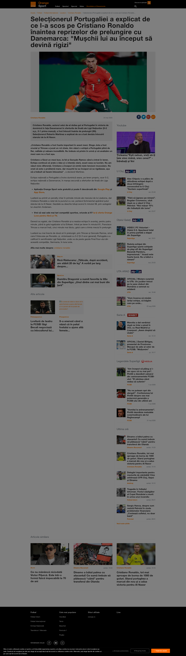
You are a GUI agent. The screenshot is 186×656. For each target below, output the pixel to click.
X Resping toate (140, 651)
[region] (93, 651)
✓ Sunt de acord (161, 651)
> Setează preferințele (120, 651)
